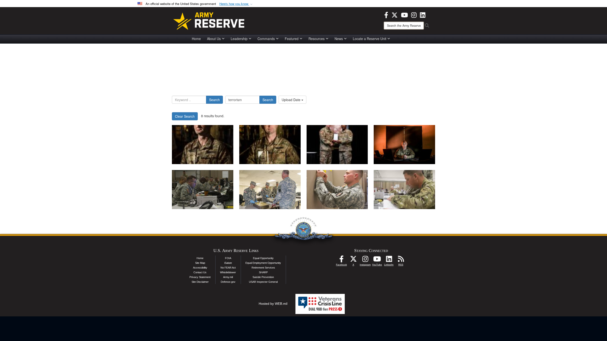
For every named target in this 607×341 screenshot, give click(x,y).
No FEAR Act (228, 267)
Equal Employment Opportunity (263, 262)
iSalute (228, 262)
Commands (266, 38)
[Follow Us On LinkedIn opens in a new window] (389, 260)
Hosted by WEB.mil (273, 303)
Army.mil (228, 277)
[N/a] (202, 144)
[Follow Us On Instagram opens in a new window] (365, 260)
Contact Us (200, 272)
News (339, 38)
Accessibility (200, 267)
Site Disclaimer (200, 281)
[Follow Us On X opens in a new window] (353, 260)
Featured (292, 38)
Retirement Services (263, 267)
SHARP (263, 272)
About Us (214, 38)
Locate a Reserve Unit (369, 38)
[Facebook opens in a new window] (386, 14)
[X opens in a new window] (394, 14)
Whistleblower (228, 272)
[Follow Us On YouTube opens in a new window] (377, 260)
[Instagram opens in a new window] (414, 14)
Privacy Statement (200, 277)
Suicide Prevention (263, 277)
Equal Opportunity (263, 258)
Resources (316, 38)
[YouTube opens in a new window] (404, 14)
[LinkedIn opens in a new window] (422, 14)
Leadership (239, 38)
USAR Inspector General (263, 281)
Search (214, 99)
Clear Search (185, 116)
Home (196, 38)
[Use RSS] (401, 260)
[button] (236, 3)
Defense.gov (228, 281)
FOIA (228, 258)
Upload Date (291, 99)
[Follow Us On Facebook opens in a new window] (341, 260)
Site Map (200, 262)
